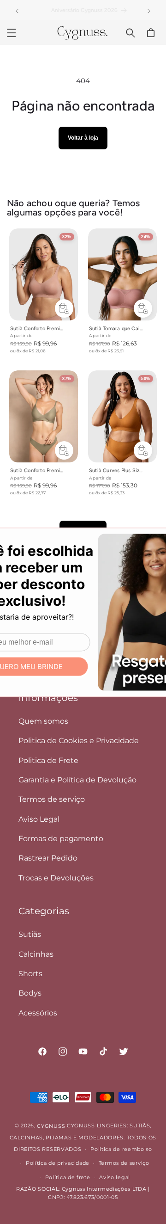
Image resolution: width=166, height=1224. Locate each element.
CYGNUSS (51, 1126)
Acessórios (37, 1013)
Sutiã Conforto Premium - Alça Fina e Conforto (38, 470)
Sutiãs (29, 934)
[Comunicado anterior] (17, 11)
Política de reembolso (121, 1149)
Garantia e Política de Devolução (77, 779)
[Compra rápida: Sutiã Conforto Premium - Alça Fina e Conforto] (64, 450)
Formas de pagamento (60, 838)
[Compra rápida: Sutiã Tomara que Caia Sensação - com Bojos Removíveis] (143, 308)
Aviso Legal (38, 819)
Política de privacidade (57, 1163)
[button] (11, 33)
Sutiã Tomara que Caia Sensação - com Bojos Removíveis (117, 329)
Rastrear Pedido (47, 858)
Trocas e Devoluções (56, 877)
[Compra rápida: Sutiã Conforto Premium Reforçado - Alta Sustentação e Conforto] (64, 308)
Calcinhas (35, 954)
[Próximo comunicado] (149, 11)
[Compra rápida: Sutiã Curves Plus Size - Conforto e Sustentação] (143, 450)
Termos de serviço (51, 799)
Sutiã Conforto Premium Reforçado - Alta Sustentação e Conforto (38, 329)
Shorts (30, 973)
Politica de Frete (48, 760)
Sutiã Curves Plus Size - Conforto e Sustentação (117, 470)
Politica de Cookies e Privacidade (78, 740)
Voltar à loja (83, 138)
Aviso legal (114, 1177)
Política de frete (67, 1177)
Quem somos (43, 721)
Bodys (30, 993)
